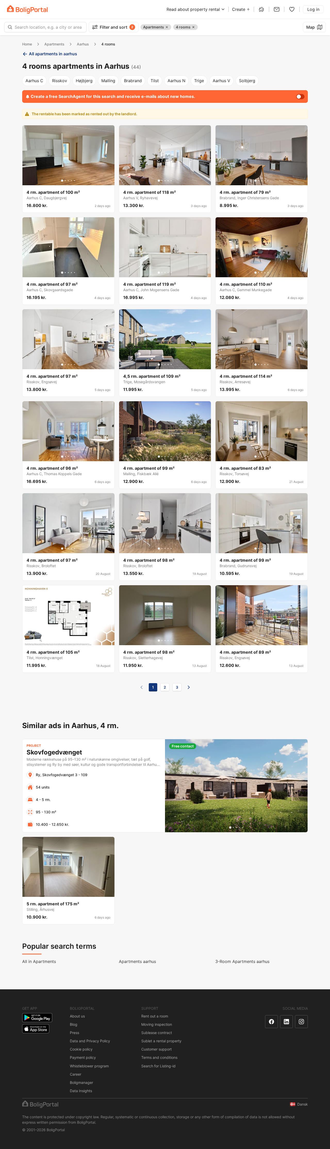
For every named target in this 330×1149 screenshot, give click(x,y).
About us (77, 1016)
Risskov (59, 80)
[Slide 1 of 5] (62, 180)
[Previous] (141, 687)
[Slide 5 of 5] (74, 180)
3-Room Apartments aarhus (242, 961)
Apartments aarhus (137, 961)
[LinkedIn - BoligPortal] (286, 1021)
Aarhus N (176, 80)
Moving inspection (156, 1024)
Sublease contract (156, 1032)
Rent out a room (154, 1016)
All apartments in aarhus (53, 53)
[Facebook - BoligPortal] (271, 1021)
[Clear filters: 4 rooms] (193, 27)
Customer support (156, 1049)
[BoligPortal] (27, 9)
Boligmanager (81, 1082)
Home (27, 44)
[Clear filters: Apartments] (167, 27)
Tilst (155, 80)
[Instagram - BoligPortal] (301, 1021)
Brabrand (133, 80)
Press (74, 1032)
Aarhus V (221, 80)
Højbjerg (84, 80)
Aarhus (83, 44)
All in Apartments (39, 961)
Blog (73, 1024)
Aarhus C (34, 80)
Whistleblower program (89, 1066)
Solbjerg (247, 80)
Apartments (54, 44)
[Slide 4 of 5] (71, 180)
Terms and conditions (159, 1057)
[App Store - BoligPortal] (35, 1028)
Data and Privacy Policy (90, 1041)
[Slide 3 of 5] (68, 180)
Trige (199, 80)
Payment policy (83, 1057)
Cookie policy (81, 1049)
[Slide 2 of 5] (65, 180)
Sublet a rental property (161, 1041)
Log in (313, 9)
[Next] (189, 687)
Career (75, 1074)
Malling (108, 80)
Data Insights (81, 1091)
